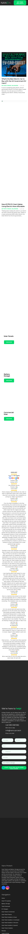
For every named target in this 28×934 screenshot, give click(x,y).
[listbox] (14, 762)
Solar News (15, 85)
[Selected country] (3, 751)
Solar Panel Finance (7, 914)
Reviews (4, 930)
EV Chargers (5, 909)
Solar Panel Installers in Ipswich (10, 925)
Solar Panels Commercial (8, 911)
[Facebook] (3, 888)
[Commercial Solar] (14, 404)
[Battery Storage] (14, 366)
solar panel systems (7, 880)
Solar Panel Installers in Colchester (10, 920)
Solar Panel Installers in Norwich (10, 922)
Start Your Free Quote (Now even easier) (14, 768)
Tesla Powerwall (11, 877)
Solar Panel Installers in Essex (9, 917)
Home (3, 898)
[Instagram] (7, 888)
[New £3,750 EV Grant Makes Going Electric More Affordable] (14, 101)
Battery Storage (6, 85)
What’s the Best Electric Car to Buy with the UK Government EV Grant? (14, 81)
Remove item (24, 762)
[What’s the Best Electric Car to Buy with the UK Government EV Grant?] (14, 53)
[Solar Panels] (14, 328)
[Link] (6, 3)
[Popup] (11, 3)
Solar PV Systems (6, 901)
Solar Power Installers (7, 928)
